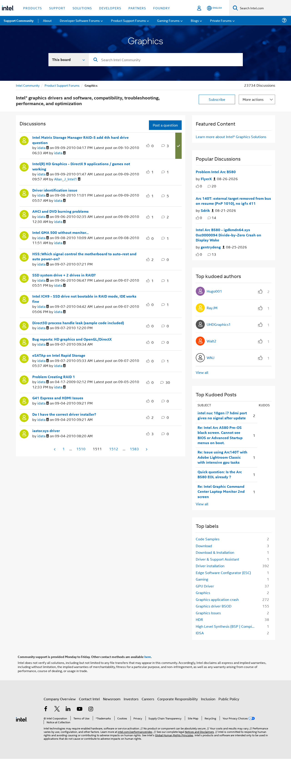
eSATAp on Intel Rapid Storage (58, 355)
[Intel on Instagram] (91, 709)
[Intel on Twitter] (57, 709)
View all (202, 372)
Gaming (202, 579)
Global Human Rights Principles (174, 735)
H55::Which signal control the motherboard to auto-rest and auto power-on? (84, 256)
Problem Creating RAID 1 (53, 376)
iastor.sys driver (46, 430)
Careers (148, 698)
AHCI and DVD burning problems (60, 211)
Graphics (203, 592)
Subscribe (217, 99)
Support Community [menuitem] (18, 20)
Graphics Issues (208, 612)
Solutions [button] (82, 7)
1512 (113, 448)
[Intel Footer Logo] (21, 718)
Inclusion (208, 698)
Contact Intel (89, 698)
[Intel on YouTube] (79, 709)
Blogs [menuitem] (195, 20)
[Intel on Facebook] (46, 709)
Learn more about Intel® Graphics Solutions (231, 136)
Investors (131, 698)
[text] (197, 186)
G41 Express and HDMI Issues (57, 397)
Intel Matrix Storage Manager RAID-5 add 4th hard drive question (80, 140)
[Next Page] (146, 449)
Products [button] (32, 7)
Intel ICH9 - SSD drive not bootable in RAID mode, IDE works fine (84, 299)
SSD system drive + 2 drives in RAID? (64, 275)
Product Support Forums (62, 85)
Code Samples (207, 538)
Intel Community (28, 85)
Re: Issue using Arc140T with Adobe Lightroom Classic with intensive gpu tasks (222, 457)
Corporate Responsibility (177, 698)
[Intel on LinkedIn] (68, 709)
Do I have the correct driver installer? (64, 414)
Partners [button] (137, 7)
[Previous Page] (55, 449)
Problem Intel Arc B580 (216, 171)
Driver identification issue (54, 190)
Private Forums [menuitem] (221, 20)
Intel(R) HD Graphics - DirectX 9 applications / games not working (81, 166)
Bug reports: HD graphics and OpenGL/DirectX (72, 339)
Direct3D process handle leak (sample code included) (78, 322)
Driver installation (210, 565)
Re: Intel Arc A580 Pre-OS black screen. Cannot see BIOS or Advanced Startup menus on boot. (220, 435)
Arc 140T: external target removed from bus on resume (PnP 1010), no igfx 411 (233, 201)
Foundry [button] (161, 7)
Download (204, 545)
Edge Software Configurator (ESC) (223, 572)
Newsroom (111, 698)
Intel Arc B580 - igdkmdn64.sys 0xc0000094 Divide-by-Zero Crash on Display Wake (228, 235)
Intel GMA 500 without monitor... (60, 232)
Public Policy (228, 698)
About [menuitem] (47, 20)
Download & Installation (215, 552)
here (147, 656)
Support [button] (57, 7)
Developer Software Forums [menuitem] (80, 20)
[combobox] (166, 59)
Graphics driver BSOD (213, 606)
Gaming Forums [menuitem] (168, 20)
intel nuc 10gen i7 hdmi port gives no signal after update (222, 415)
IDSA (200, 632)
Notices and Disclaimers (199, 731)
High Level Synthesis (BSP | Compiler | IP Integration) (226, 626)
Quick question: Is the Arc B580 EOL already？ (220, 474)
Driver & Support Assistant (217, 559)
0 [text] (201, 186)
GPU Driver (205, 586)
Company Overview (60, 698)
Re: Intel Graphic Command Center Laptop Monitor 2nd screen (221, 491)
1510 (80, 448)
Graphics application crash (217, 599)
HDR (199, 619)
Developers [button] (110, 7)
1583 (134, 448)
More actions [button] (253, 99)
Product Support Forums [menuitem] (128, 20)
